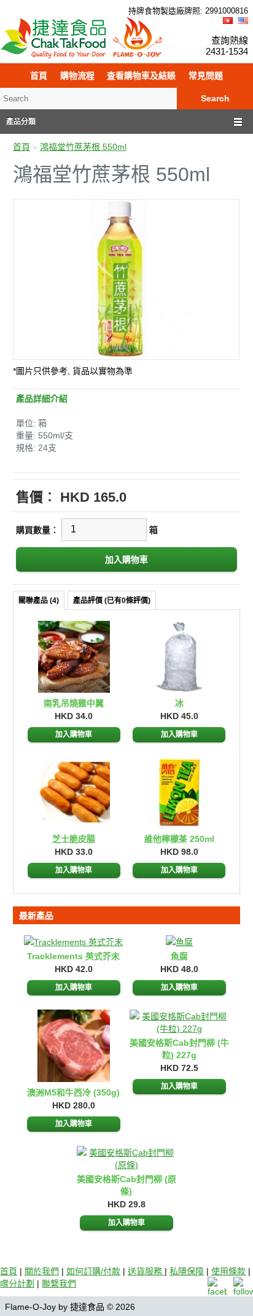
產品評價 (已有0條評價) (111, 600)
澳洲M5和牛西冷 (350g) (73, 1092)
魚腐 (179, 956)
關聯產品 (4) (38, 600)
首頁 (38, 75)
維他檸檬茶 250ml (179, 839)
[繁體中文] (228, 20)
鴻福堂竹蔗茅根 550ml (83, 147)
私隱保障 (186, 1271)
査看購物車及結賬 (141, 75)
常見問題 (206, 75)
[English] (243, 20)
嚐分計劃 (17, 1283)
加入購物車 (73, 734)
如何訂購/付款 (93, 1271)
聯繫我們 (59, 1283)
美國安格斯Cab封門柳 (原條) (126, 1185)
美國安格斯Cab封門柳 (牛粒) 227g (179, 1049)
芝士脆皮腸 (73, 839)
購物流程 (77, 75)
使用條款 (228, 1271)
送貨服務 (146, 1271)
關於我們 (42, 1271)
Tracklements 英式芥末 (73, 956)
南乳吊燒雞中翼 (74, 703)
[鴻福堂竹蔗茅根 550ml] (126, 354)
